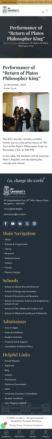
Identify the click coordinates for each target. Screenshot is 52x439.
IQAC (7, 388)
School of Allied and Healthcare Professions (26, 313)
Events (14, 43)
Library (8, 248)
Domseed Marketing (31, 421)
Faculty (8, 267)
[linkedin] (20, 224)
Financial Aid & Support (16, 341)
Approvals (9, 365)
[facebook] (6, 224)
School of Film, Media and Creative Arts (24, 308)
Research (9, 253)
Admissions (19, 436)
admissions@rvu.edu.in (15, 214)
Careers (8, 262)
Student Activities (13, 337)
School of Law (11, 303)
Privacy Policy (15, 425)
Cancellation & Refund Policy (19, 346)
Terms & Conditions (33, 425)
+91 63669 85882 (13, 208)
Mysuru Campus (12, 272)
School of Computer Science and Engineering (27, 300)
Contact (8, 374)
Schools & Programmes (16, 244)
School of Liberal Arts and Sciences (22, 286)
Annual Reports (12, 360)
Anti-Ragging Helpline (15, 402)
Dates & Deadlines (14, 332)
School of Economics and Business (21, 296)
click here (35, 2)
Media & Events (12, 258)
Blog (7, 370)
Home (6, 43)
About (8, 239)
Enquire (45, 436)
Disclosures (10, 379)
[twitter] (27, 224)
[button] (3, 425)
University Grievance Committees (21, 393)
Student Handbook (14, 398)
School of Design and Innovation (20, 291)
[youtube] (13, 224)
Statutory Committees (15, 384)
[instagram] (34, 224)
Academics (6, 436)
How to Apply (11, 327)
